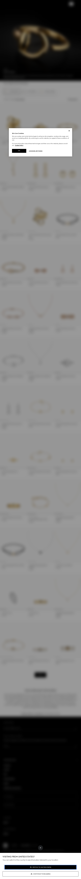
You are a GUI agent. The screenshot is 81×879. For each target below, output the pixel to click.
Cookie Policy (19, 145)
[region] (40, 142)
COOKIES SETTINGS (35, 151)
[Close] (40, 847)
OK (19, 150)
